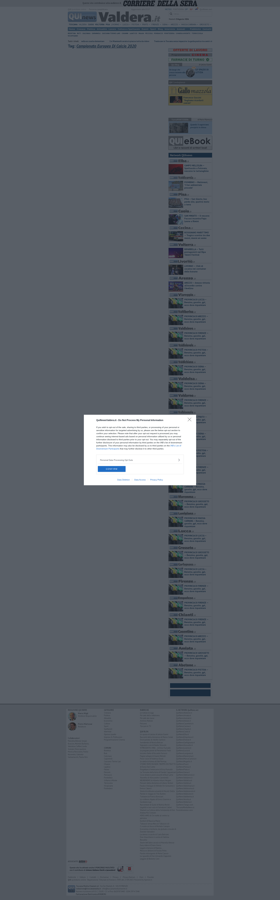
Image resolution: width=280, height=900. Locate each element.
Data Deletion (123, 480)
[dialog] (140, 450)
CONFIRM (112, 469)
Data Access (140, 480)
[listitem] (140, 460)
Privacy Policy (156, 480)
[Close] (190, 420)
